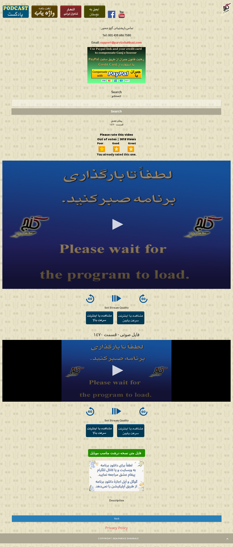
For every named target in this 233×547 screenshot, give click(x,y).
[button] (116, 224)
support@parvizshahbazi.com (121, 42)
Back (116, 518)
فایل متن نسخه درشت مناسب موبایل (116, 453)
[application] (116, 225)
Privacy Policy (116, 527)
